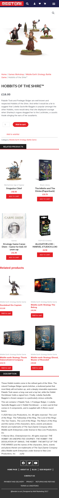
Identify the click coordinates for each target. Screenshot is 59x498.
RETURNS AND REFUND (45, 482)
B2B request (45, 470)
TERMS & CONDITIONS (30, 486)
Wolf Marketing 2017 (40, 491)
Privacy (29, 482)
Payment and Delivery (14, 482)
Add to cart (21, 124)
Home (4, 74)
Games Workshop (16, 74)
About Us (24, 470)
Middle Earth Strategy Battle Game (22, 140)
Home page (12, 470)
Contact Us (29, 476)
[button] (27, 3)
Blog (34, 470)
